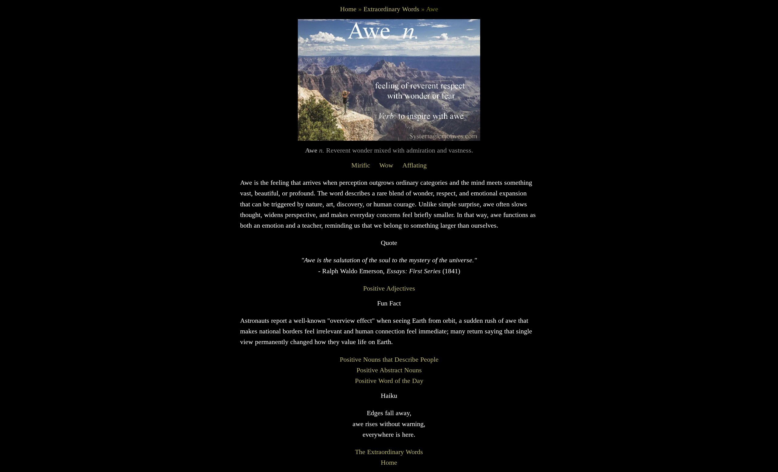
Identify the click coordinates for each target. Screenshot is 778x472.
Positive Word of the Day (389, 380)
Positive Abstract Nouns (389, 370)
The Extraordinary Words (389, 452)
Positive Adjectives (389, 288)
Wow (386, 165)
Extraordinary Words (391, 9)
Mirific (360, 165)
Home (348, 9)
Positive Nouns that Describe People (389, 359)
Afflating (414, 165)
